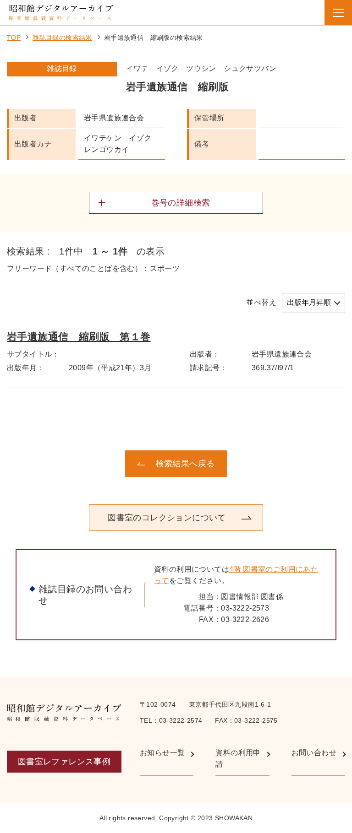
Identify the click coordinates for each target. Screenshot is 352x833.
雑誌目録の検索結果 (62, 37)
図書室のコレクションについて (167, 517)
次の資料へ (288, 463)
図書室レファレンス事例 (64, 761)
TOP (14, 37)
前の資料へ (64, 463)
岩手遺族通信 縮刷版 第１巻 (79, 336)
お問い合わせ (314, 753)
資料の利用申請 (237, 758)
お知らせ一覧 (162, 753)
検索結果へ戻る (185, 463)
